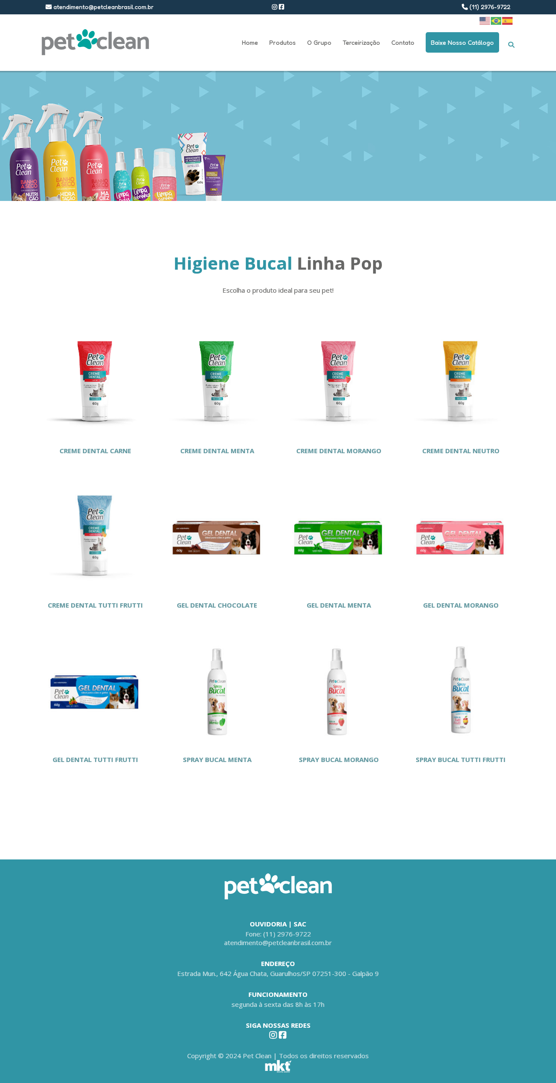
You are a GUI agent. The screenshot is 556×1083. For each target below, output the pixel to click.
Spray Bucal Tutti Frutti (461, 759)
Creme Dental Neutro (461, 450)
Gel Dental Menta (339, 605)
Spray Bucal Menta (217, 759)
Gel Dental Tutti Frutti (95, 759)
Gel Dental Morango (461, 605)
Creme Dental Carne (95, 450)
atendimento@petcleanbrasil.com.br (103, 6)
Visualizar (95, 380)
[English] (485, 20)
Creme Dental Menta (217, 450)
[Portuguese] (496, 20)
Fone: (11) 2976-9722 (278, 933)
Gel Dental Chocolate (217, 605)
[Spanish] (507, 20)
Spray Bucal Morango (339, 759)
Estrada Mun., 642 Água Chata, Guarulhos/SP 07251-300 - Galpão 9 (278, 973)
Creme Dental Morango (338, 450)
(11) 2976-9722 (489, 6)
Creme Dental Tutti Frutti (95, 605)
